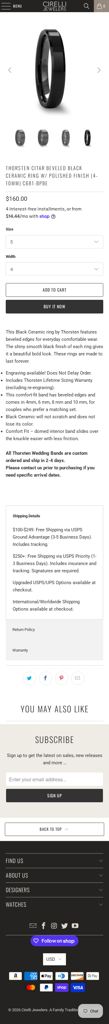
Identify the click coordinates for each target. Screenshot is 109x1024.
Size (9, 229)
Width (10, 256)
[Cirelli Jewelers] (54, 6)
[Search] (86, 6)
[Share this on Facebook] (45, 678)
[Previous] (10, 70)
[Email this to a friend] (77, 678)
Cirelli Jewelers (34, 1010)
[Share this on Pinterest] (61, 678)
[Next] (99, 70)
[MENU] (2, 6)
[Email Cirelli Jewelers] (33, 926)
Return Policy (23, 629)
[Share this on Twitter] (29, 678)
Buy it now (54, 306)
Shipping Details (26, 516)
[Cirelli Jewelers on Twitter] (64, 926)
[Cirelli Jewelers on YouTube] (75, 926)
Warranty (20, 650)
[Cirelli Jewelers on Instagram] (54, 926)
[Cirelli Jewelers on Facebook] (43, 926)
